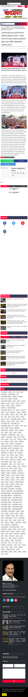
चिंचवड (7, 482)
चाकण (2, 482)
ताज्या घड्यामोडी (12, 511)
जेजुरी (17, 414)
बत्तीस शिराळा (18, 522)
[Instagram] (14, 1)
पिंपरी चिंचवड (4, 434)
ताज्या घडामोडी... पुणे (15, 423)
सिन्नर (15, 551)
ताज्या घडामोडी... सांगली (17, 504)
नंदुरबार (16, 513)
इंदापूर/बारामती (4, 464)
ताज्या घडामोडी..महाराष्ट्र (6, 509)
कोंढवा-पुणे (20, 470)
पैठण (2, 522)
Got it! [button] (4, 694)
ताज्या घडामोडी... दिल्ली (6, 504)
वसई (17, 542)
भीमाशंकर (13, 531)
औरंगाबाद (15, 398)
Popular (14, 337)
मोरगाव (2, 412)
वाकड (20, 542)
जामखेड (2, 443)
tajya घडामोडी (4, 461)
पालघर (19, 432)
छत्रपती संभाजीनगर (11, 407)
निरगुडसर (20, 396)
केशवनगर (14, 470)
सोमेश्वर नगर (12, 459)
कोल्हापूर (3, 403)
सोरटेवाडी (19, 459)
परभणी (15, 432)
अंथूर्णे (10, 461)
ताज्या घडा (3, 491)
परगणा (15, 518)
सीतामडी (24, 551)
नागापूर (21, 513)
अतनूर (11, 428)
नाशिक (12, 405)
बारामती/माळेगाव (4, 527)
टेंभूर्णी (17, 484)
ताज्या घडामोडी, (20, 48)
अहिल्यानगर (16, 428)
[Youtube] (16, 1)
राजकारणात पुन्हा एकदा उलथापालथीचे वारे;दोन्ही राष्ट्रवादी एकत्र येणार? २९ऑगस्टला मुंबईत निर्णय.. (17, 317)
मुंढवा (16, 455)
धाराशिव (11, 513)
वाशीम (15, 437)
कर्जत (19, 466)
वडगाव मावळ (4, 542)
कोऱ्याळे (8, 473)
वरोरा (9, 542)
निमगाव (21, 515)
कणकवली (3, 466)
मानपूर (10, 533)
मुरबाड (17, 536)
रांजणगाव (21, 455)
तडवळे (2, 486)
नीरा (2, 432)
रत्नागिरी (17, 425)
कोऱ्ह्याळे (3, 475)
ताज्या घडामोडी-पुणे (17, 495)
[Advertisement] (14, 253)
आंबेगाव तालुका (4, 430)
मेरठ (6, 538)
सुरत (2, 554)
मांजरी (6, 533)
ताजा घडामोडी (11, 488)
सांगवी (2, 428)
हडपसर (17, 416)
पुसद (23, 520)
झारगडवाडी (12, 484)
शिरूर (25, 425)
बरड (2, 524)
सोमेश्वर (23, 437)
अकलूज (18, 412)
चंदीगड (17, 479)
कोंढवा (13, 421)
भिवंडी (8, 531)
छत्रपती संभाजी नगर (19, 482)
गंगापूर (2, 477)
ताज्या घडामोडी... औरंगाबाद (16, 500)
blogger (5, 186)
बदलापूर (24, 522)
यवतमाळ (24, 412)
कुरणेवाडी (3, 470)
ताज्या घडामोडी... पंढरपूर (18, 446)
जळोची (21, 421)
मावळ (2, 536)
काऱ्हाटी (20, 468)
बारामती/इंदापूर (15, 524)
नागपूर (17, 403)
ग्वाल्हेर (16, 441)
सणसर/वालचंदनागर (10, 549)
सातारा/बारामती (4, 551)
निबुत (17, 515)
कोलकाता (8, 475)
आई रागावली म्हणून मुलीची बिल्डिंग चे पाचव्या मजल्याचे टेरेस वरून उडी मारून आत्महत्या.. (17, 310)
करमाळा (14, 466)
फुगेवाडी (12, 522)
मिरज (6, 536)
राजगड (2, 457)
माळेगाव (8, 405)
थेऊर (2, 513)
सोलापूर (23, 401)
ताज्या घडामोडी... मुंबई (5, 425)
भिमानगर (3, 531)
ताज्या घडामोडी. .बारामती (6, 497)
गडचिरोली (6, 441)
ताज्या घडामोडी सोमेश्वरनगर (17, 493)
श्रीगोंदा (2, 459)
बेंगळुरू (14, 529)
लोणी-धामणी (9, 437)
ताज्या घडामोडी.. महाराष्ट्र (6, 396)
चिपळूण (12, 482)
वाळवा (15, 545)
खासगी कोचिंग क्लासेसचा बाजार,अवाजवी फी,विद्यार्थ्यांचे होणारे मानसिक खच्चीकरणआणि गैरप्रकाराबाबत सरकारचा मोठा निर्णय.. (17, 322)
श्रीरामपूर (20, 547)
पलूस (2, 520)
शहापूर (2, 547)
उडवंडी (18, 464)
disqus (13, 186)
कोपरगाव (20, 439)
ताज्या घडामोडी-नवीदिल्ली (6, 495)
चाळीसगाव (21, 441)
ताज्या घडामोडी (16, 6)
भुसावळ (18, 531)
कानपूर (15, 468)
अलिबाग (19, 461)
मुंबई (18, 392)
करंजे (11, 439)
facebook (23, 186)
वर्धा (13, 542)
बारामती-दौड (7, 524)
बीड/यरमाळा (4, 529)
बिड (15, 452)
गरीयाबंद (7, 477)
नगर (7, 450)
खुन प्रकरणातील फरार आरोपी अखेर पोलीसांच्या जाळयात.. (17, 327)
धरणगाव (3, 450)
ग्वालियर (7, 479)
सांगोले (17, 549)
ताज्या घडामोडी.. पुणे (5, 423)
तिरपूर (22, 511)
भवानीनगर (20, 452)
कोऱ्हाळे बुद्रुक (20, 473)
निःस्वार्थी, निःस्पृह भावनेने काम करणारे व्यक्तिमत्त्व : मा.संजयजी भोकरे (17, 621)
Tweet (9, 164)
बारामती (10, 392)
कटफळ (22, 416)
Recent (5, 337)
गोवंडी (2, 479)
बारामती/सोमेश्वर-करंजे (14, 527)
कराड (15, 439)
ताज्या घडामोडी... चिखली (6, 502)
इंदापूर (21, 392)
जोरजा (7, 484)
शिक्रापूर (20, 457)
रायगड (7, 457)
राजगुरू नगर (20, 538)
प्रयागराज (7, 522)
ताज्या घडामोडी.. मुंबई (5, 500)
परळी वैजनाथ (21, 518)
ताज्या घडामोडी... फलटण (6, 448)
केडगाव (7, 419)
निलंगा (2, 518)
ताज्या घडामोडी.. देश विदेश (6, 446)
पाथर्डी (10, 520)
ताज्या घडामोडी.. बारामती (16, 419)
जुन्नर (7, 443)
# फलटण (12, 157)
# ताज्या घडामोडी (7, 157)
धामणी (22, 403)
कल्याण (8, 421)
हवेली (2, 439)
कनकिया (9, 466)
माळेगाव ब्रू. (23, 533)
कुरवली (8, 470)
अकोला (6, 439)
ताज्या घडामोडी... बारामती (6, 401)
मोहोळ (10, 538)
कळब (6, 468)
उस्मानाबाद (11, 430)
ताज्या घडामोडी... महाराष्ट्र (6, 410)
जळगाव (8, 403)
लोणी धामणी (3, 394)
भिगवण (17, 410)
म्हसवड (14, 538)
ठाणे (14, 410)
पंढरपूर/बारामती (9, 518)
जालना (9, 416)
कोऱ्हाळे (24, 439)
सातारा (14, 401)
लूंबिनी (12, 540)
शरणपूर (23, 545)
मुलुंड (21, 536)
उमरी (5, 416)
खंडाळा (13, 475)
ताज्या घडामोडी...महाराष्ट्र (17, 506)
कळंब (2, 468)
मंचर (8, 455)
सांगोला (7, 459)
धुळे (12, 425)
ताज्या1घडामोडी (16, 448)
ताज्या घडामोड (9, 491)
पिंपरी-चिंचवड (4, 452)
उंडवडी (10, 464)
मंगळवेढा (3, 455)
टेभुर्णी (21, 484)
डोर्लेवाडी (12, 443)
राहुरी (2, 540)
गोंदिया (11, 441)
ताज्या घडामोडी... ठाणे (17, 502)
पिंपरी (25, 414)
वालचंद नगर (9, 545)
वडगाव (15, 457)
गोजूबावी (17, 477)
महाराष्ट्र (2, 405)
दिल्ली (2, 398)
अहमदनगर (23, 410)
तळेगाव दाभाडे (4, 488)
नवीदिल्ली (15, 396)
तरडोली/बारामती (9, 486)
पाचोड (6, 520)
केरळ (16, 430)
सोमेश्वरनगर (12, 412)
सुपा (13, 416)
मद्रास (2, 533)
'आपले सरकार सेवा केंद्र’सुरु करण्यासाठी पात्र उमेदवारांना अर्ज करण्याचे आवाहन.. (15, 351)
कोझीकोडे (3, 473)
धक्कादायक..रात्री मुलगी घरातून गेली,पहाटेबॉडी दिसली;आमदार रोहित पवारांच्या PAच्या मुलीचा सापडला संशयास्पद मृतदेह (17, 306)
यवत (22, 434)
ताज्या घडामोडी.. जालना (17, 497)
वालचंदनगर (18, 405)
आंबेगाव (10, 398)
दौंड (21, 448)
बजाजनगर (11, 452)
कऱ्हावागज (24, 466)
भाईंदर (24, 529)
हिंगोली (24, 459)
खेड (2, 441)
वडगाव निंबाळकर (11, 394)
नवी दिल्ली (3, 407)
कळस (11, 468)
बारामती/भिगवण (11, 434)
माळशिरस (3, 421)
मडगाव (22, 531)
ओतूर (23, 464)
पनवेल (21, 450)
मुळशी (2, 538)
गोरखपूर (22, 477)
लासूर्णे (11, 457)
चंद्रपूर (17, 421)
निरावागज (21, 430)
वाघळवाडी (3, 545)
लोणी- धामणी (18, 540)
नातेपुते (2, 515)
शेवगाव (15, 547)
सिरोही (19, 551)
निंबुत (13, 515)
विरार (19, 545)
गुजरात (12, 477)
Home (2, 26)
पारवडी (14, 520)
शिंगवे (7, 547)
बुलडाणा (9, 529)
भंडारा (18, 434)
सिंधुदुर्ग (10, 551)
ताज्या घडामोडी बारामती (18, 491)
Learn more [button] (20, 691)
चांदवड (22, 479)
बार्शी (22, 527)
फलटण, (24, 48)
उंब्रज (15, 464)
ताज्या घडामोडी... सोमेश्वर (6, 506)
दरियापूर (7, 513)
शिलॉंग (11, 547)
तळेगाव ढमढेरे (17, 486)
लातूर (2, 414)
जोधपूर (2, 484)
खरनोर (17, 475)
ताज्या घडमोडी (18, 488)
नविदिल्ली (12, 450)
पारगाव (12, 403)
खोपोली (22, 475)
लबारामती (7, 540)
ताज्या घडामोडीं (4, 511)
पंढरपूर (6, 432)
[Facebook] (11, 1)
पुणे (14, 392)
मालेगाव (12, 455)
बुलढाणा (24, 419)
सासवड (7, 428)
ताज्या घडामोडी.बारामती (17, 509)
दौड (6, 398)
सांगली (7, 412)
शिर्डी (19, 437)
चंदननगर (13, 479)
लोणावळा (3, 437)
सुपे (2, 416)
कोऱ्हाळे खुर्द (14, 473)
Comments (23, 337)
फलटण (12, 26)
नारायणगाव (8, 515)
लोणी (21, 425)
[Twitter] (13, 1)
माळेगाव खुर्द (16, 533)
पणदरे (10, 432)
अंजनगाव (12, 414)
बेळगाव (19, 529)
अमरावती (7, 414)
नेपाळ (17, 450)
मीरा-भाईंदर (11, 536)
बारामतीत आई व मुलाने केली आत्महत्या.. (16, 299)
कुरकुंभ (2, 419)
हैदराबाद (6, 554)
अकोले (14, 461)
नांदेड (21, 414)
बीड (17, 394)
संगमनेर (3, 549)
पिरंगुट (19, 520)
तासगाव (18, 511)
